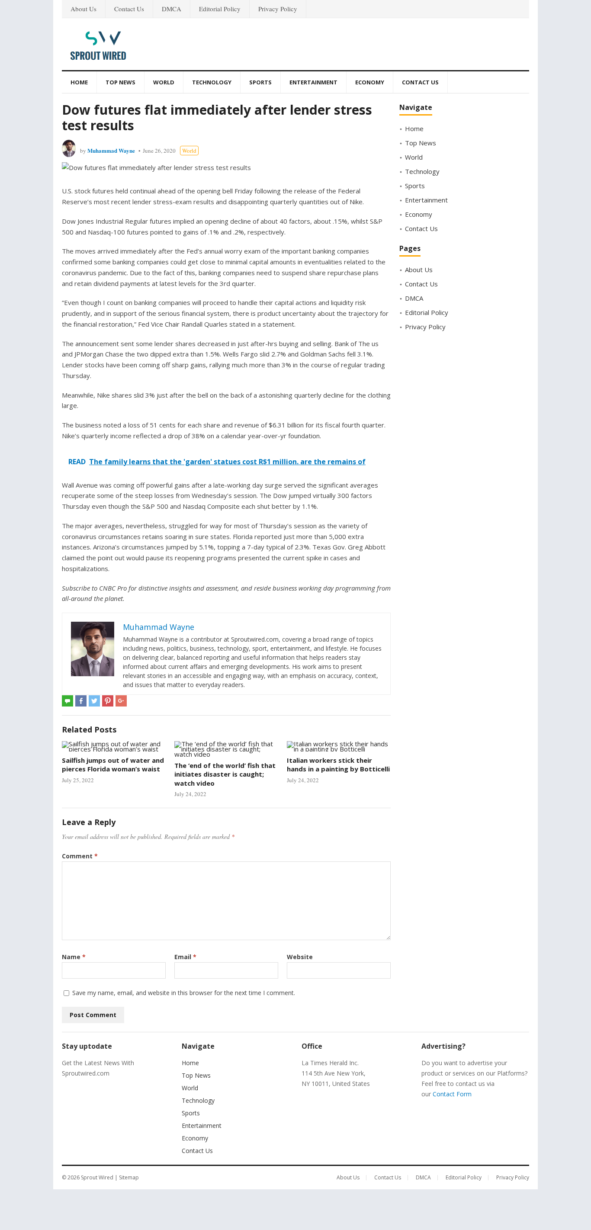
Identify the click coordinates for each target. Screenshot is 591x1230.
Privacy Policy (277, 8)
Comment (80, 856)
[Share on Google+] (121, 701)
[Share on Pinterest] (107, 701)
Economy (369, 82)
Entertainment (313, 82)
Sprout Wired (97, 1177)
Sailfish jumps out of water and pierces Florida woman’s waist (113, 764)
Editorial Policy (220, 8)
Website (300, 957)
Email (185, 957)
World (163, 82)
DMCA (171, 8)
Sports (260, 82)
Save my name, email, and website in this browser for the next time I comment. (183, 993)
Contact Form (452, 1094)
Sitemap (129, 1177)
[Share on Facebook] (81, 701)
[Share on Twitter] (94, 701)
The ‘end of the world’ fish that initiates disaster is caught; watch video (225, 774)
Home (79, 82)
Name (74, 957)
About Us (83, 8)
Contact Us (129, 8)
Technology (211, 82)
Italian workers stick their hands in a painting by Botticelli (338, 764)
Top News (120, 82)
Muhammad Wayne (111, 150)
